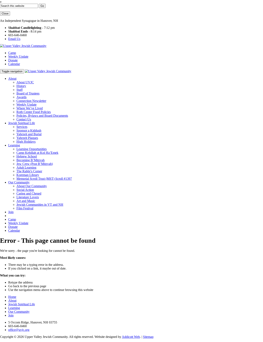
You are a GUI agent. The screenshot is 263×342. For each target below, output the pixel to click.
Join (11, 212)
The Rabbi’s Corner (29, 171)
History (21, 86)
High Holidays (26, 141)
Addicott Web (131, 336)
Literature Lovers (27, 197)
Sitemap (148, 336)
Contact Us (23, 119)
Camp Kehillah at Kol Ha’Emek (37, 152)
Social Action (25, 189)
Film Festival (24, 208)
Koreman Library (27, 175)
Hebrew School (26, 156)
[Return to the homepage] (23, 46)
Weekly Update (18, 56)
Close (5, 13)
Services (21, 126)
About (12, 78)
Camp (12, 53)
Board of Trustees (27, 93)
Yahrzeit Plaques (27, 138)
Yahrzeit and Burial (29, 134)
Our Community (19, 182)
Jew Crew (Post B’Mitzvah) (34, 164)
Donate (13, 60)
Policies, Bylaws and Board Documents (42, 115)
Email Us (14, 39)
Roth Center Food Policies (33, 112)
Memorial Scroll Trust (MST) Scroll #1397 (44, 178)
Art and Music (25, 201)
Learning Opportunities (31, 149)
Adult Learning (26, 167)
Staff (19, 89)
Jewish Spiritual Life (21, 123)
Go (42, 5)
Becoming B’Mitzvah (30, 160)
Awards (21, 97)
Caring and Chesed (28, 193)
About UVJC (25, 82)
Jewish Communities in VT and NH (39, 204)
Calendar (14, 64)
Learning (14, 145)
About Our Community (31, 186)
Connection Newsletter (31, 101)
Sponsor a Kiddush (28, 130)
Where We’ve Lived (29, 108)
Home (12, 297)
